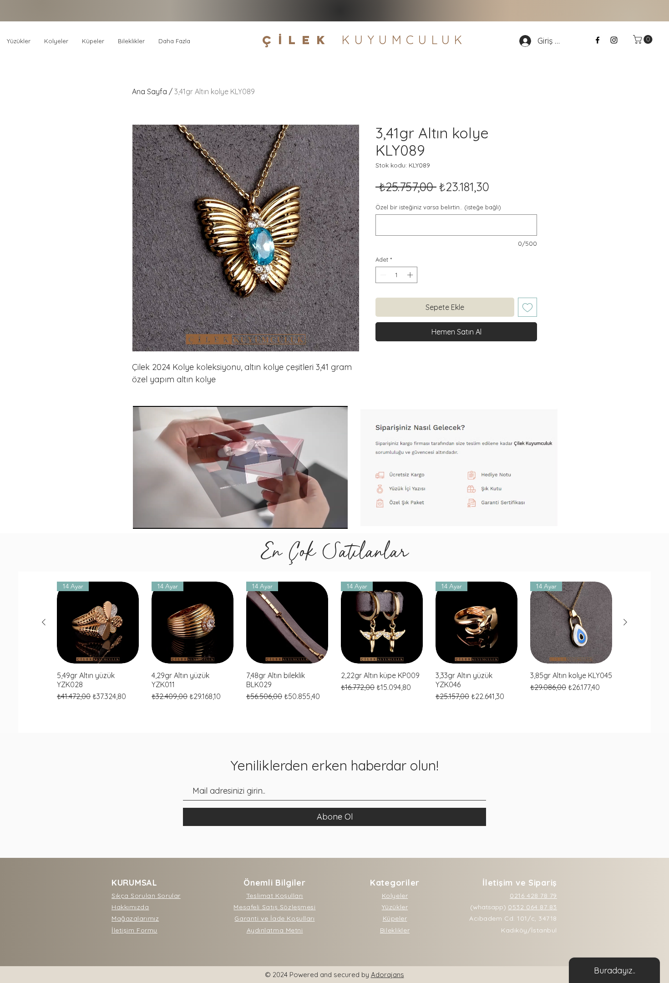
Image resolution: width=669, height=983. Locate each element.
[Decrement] (382, 275)
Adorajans (387, 974)
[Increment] (410, 275)
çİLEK (364, 39)
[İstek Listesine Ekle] (527, 307)
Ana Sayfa (149, 91)
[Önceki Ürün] (43, 622)
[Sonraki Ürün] (625, 622)
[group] (334, 641)
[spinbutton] (396, 275)
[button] (643, 39)
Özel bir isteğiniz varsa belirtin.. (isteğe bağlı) (438, 207)
